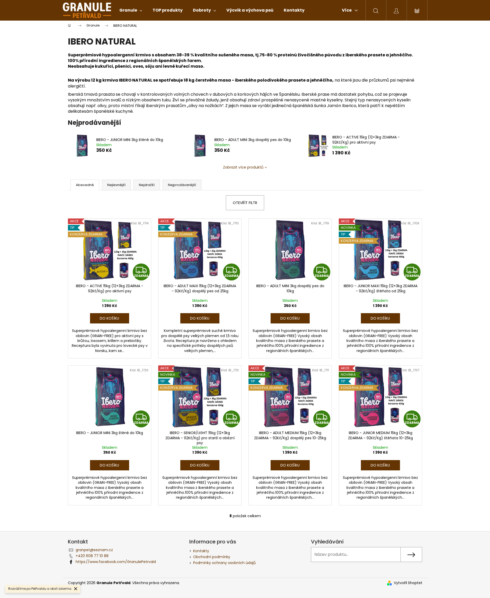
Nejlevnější (116, 184)
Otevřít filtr (245, 202)
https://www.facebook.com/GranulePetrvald (116, 561)
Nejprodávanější (182, 184)
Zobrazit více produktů (243, 167)
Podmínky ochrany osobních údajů (224, 562)
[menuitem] (130, 10)
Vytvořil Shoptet (408, 583)
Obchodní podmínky (211, 556)
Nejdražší (147, 184)
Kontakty (201, 550)
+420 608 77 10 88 (92, 555)
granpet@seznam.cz (94, 549)
